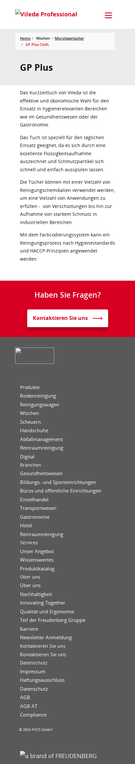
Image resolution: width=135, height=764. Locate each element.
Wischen (29, 413)
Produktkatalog (37, 569)
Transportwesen (38, 508)
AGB (25, 697)
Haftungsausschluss (42, 680)
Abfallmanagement (41, 439)
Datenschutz (34, 663)
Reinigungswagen (39, 404)
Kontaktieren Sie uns (43, 646)
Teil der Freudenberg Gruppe (52, 620)
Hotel (26, 525)
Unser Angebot (37, 551)
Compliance (33, 715)
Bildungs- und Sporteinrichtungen (58, 482)
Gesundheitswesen (41, 473)
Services (29, 543)
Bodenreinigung (38, 396)
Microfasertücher (69, 38)
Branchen (30, 465)
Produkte (30, 387)
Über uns (30, 577)
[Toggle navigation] (108, 15)
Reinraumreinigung (41, 448)
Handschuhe (34, 430)
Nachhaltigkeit (36, 594)
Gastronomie (34, 517)
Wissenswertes (36, 560)
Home (25, 38)
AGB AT (28, 706)
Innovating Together (42, 603)
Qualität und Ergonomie (47, 611)
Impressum (33, 671)
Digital (27, 457)
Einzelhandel (34, 499)
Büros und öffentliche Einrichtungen (60, 491)
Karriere (29, 629)
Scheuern (30, 422)
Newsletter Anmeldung (46, 637)
